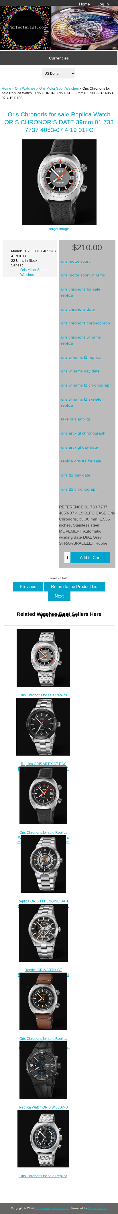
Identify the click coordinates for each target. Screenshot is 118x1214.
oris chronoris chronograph (85, 323)
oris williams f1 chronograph (86, 385)
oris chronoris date (78, 309)
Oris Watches (25, 88)
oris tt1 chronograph (79, 489)
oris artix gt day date (79, 447)
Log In (103, 4)
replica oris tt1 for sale (81, 461)
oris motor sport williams (83, 275)
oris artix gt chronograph (83, 433)
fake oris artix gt (75, 419)
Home (84, 4)
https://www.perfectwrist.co (52, 1208)
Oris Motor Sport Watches (59, 88)
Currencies (59, 57)
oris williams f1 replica (81, 357)
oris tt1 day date (75, 475)
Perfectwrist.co (97, 1208)
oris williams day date (80, 371)
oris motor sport (75, 261)
